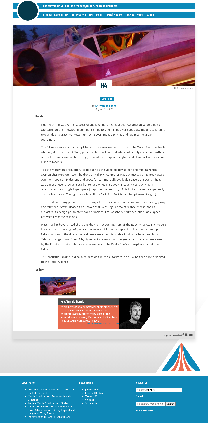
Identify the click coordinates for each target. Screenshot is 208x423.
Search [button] (170, 403)
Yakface (89, 399)
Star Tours (107, 99)
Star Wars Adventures (56, 15)
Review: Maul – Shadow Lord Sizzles (48, 403)
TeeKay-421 (92, 396)
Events (100, 15)
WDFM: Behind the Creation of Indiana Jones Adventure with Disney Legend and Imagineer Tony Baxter (51, 410)
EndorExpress (51, 6)
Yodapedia (91, 403)
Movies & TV (114, 15)
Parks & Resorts (134, 15)
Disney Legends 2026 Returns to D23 (49, 416)
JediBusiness (92, 389)
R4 (170, 335)
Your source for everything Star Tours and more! (89, 6)
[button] (58, 286)
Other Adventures (82, 15)
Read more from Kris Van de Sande (103, 323)
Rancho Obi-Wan (94, 393)
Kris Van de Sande (105, 105)
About (150, 15)
